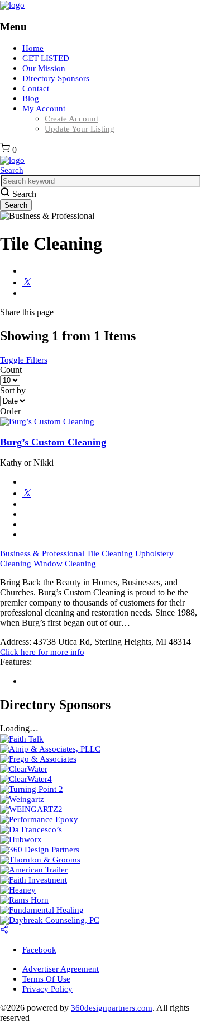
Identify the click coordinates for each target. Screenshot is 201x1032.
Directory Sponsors (55, 78)
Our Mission (43, 68)
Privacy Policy (47, 988)
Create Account (71, 118)
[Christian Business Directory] (12, 5)
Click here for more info (42, 652)
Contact (35, 88)
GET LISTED (45, 58)
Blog (30, 98)
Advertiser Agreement (60, 968)
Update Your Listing (79, 128)
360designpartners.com (111, 1007)
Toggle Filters (23, 359)
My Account (43, 108)
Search (11, 170)
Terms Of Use (46, 978)
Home (33, 48)
